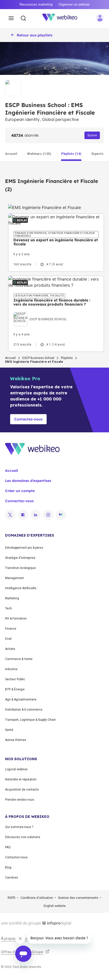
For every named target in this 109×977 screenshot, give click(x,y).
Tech (8, 608)
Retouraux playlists (34, 35)
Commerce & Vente (18, 659)
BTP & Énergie (15, 689)
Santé (9, 730)
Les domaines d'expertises (28, 480)
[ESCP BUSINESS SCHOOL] (40, 313)
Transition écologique (20, 568)
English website (55, 906)
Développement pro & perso (24, 547)
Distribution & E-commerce (23, 709)
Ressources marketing (36, 4)
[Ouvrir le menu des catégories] (11, 18)
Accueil (10, 358)
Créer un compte (20, 490)
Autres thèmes (15, 740)
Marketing (12, 598)
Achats (10, 649)
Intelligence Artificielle (20, 588)
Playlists (67, 358)
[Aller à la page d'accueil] (62, 18)
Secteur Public (15, 679)
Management (14, 578)
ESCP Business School (38, 358)
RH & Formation (16, 618)
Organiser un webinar (74, 4)
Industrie (11, 669)
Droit (8, 639)
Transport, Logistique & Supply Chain (30, 719)
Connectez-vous (19, 501)
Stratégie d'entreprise (20, 558)
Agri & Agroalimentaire (21, 699)
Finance (10, 628)
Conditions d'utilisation (37, 898)
